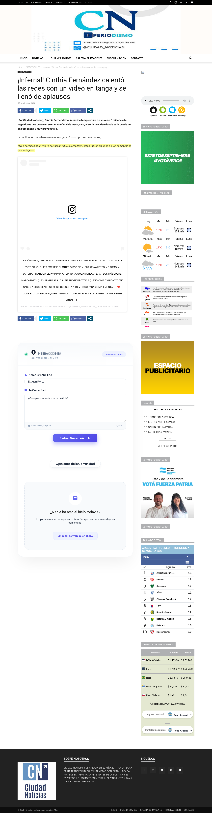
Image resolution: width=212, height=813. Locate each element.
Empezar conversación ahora (75, 535)
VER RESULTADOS (167, 445)
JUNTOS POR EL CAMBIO (161, 422)
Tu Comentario (38, 390)
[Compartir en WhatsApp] (61, 110)
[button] (190, 58)
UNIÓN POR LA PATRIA (160, 426)
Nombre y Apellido (40, 374)
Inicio (20, 67)
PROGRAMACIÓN (75, 2)
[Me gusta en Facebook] (78, 110)
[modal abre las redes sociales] (90, 110)
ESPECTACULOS (33, 67)
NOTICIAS (37, 58)
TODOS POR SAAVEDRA (161, 417)
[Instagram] (175, 2)
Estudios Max (52, 810)
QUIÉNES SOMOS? (34, 2)
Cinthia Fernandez (55, 306)
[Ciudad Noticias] (106, 29)
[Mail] (181, 2)
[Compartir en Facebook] (26, 110)
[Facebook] (170, 2)
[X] (186, 2)
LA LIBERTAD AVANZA (160, 431)
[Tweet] (45, 110)
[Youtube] (191, 2)
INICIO (20, 2)
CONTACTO (90, 2)
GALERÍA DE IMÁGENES (54, 2)
